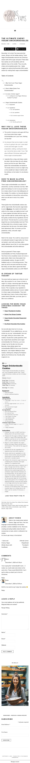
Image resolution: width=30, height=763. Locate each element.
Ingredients (12, 107)
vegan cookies (9, 508)
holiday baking (8, 506)
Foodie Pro (16, 756)
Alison (7, 559)
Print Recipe (21, 49)
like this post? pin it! (17, 122)
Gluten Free (14, 502)
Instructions (12, 120)
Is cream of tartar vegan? (13, 94)
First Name (5, 732)
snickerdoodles (15, 506)
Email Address (6, 724)
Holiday (19, 502)
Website (4, 645)
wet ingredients (16, 109)
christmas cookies (11, 505)
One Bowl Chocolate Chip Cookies (14, 324)
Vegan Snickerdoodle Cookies (14, 102)
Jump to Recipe (10, 49)
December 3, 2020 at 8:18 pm (13, 562)
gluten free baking (19, 505)
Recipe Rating (5, 608)
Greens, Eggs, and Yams (15, 16)
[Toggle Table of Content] (3, 81)
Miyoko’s (9, 209)
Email (4, 638)
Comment (5, 614)
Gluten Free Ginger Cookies (12, 314)
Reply (3, 578)
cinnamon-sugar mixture (18, 115)
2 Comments (22, 43)
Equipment (12, 104)
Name (4, 632)
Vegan (11, 503)
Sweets (7, 503)
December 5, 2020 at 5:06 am (13, 583)
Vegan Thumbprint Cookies (12, 311)
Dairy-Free (9, 502)
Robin (7, 580)
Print (5, 363)
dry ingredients (16, 112)
